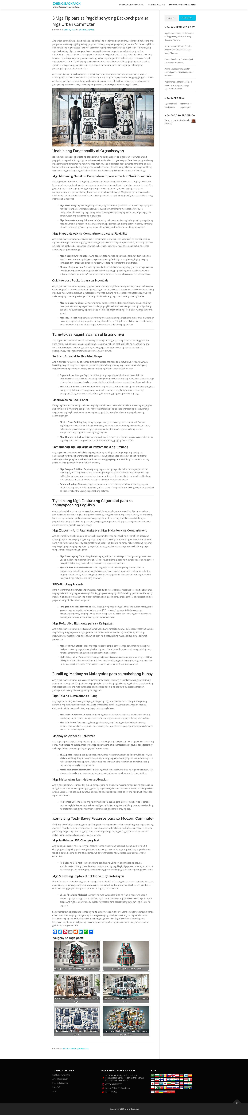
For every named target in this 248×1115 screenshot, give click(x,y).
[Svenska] (186, 1087)
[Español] (190, 1075)
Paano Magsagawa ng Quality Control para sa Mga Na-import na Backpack (179, 72)
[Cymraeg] (173, 1075)
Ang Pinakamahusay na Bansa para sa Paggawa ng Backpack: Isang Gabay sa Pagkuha (179, 36)
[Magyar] (181, 1079)
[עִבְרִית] (169, 1079)
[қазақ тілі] (161, 1083)
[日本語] (152, 1083)
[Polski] (152, 1087)
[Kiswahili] (190, 1087)
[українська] (161, 1091)
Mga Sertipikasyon (60, 1083)
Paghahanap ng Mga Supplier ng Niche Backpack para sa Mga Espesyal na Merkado (178, 85)
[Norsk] (181, 1083)
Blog (54, 1091)
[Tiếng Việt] (169, 1091)
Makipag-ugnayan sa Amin (182, 5)
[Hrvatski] (177, 1079)
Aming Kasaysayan (60, 1079)
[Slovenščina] (177, 1087)
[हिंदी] (173, 1079)
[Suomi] (161, 1079)
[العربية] (152, 1075)
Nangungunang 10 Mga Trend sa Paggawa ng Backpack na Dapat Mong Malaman (178, 49)
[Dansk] (177, 1075)
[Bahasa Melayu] (177, 1083)
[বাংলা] (161, 1075)
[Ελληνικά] (186, 1075)
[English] (165, 1091)
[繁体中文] (173, 1091)
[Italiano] (190, 1079)
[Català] (165, 1075)
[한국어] (165, 1083)
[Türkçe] (157, 1091)
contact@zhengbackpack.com (117, 1088)
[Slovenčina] (173, 1087)
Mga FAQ (56, 1087)
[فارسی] (157, 1079)
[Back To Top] (237, 1103)
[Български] (157, 1075)
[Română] (165, 1087)
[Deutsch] (181, 1075)
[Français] (165, 1079)
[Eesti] (152, 1079)
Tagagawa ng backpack (131, 5)
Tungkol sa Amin (156, 5)
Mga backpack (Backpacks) (75, 1049)
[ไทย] (152, 1091)
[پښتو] (157, 1087)
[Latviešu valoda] (173, 1083)
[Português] (161, 1087)
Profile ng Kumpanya (61, 1075)
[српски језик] (181, 1087)
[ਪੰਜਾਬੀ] (190, 1083)
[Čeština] (169, 1075)
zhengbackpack (86, 30)
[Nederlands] (186, 1083)
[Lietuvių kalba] (169, 1083)
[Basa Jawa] (157, 1083)
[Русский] (169, 1087)
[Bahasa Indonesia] (186, 1079)
